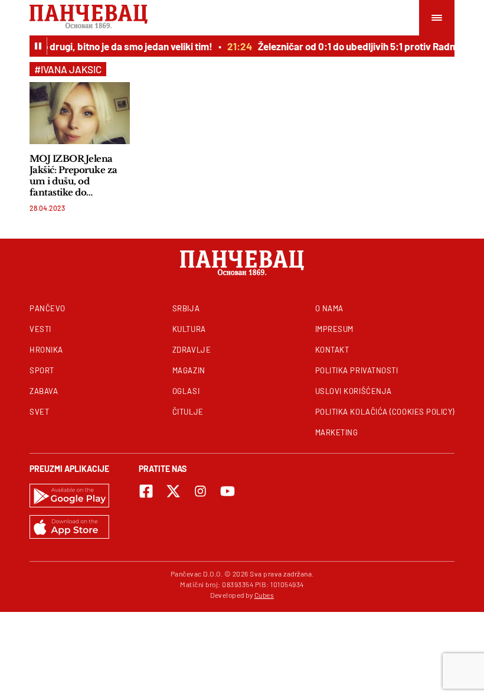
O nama (329, 308)
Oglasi (186, 391)
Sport (42, 370)
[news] (80, 113)
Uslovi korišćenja (353, 391)
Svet (39, 411)
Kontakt (332, 349)
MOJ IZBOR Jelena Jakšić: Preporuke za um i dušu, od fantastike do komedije (73, 175)
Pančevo (48, 308)
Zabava (44, 391)
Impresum (334, 329)
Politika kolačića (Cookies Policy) (384, 411)
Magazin (188, 370)
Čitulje (188, 411)
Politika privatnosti (356, 370)
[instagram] (200, 491)
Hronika (46, 349)
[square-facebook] (146, 491)
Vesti (40, 329)
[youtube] (227, 491)
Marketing (336, 432)
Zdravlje (191, 349)
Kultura (189, 329)
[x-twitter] (173, 491)
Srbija (186, 308)
